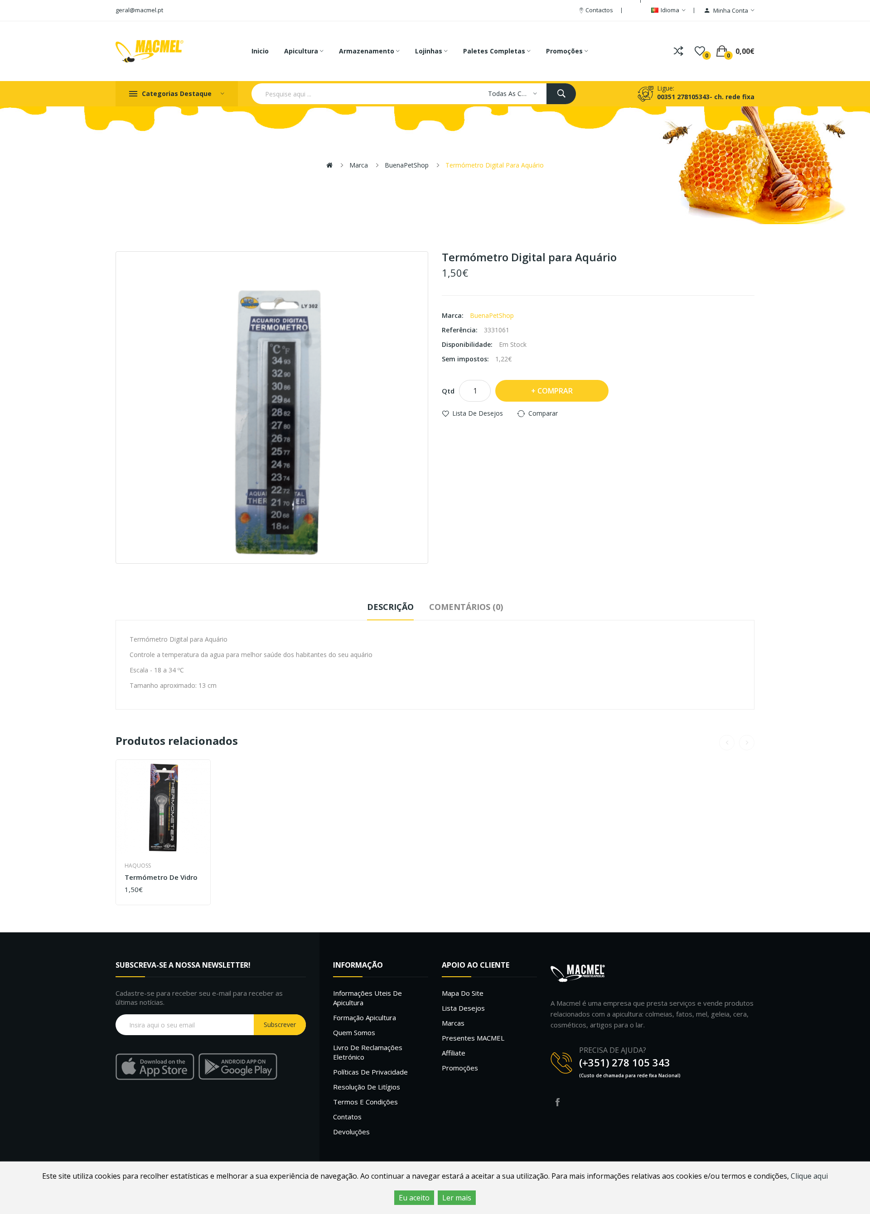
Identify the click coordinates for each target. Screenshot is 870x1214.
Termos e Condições (365, 1101)
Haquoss (138, 865)
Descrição (390, 606)
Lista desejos (463, 1007)
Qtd (448, 390)
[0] (700, 51)
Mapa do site (462, 993)
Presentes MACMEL (473, 1037)
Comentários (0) (466, 606)
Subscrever (280, 1024)
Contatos (347, 1116)
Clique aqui (809, 1176)
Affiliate (453, 1052)
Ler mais (456, 1198)
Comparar (543, 413)
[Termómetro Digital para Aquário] (272, 407)
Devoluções (351, 1131)
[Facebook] (557, 1102)
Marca (358, 165)
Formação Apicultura (364, 1017)
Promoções (460, 1067)
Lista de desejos (477, 413)
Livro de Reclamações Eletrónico (367, 1052)
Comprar (555, 391)
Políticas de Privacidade (370, 1071)
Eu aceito (414, 1198)
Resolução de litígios (366, 1086)
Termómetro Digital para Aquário (494, 165)
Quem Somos (354, 1032)
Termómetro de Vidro (161, 877)
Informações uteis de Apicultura (367, 997)
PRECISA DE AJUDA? (612, 1050)
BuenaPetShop (407, 165)
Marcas (453, 1022)
